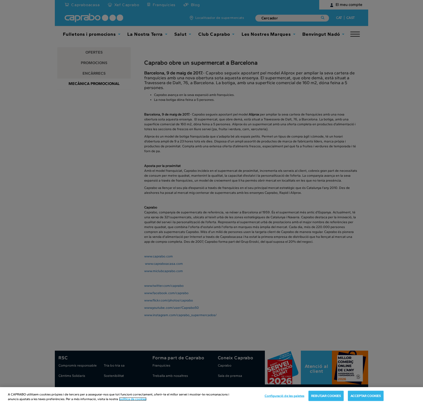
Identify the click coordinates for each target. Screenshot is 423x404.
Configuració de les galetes (285, 396)
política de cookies (132, 399)
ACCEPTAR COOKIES (366, 396)
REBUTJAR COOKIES (326, 396)
